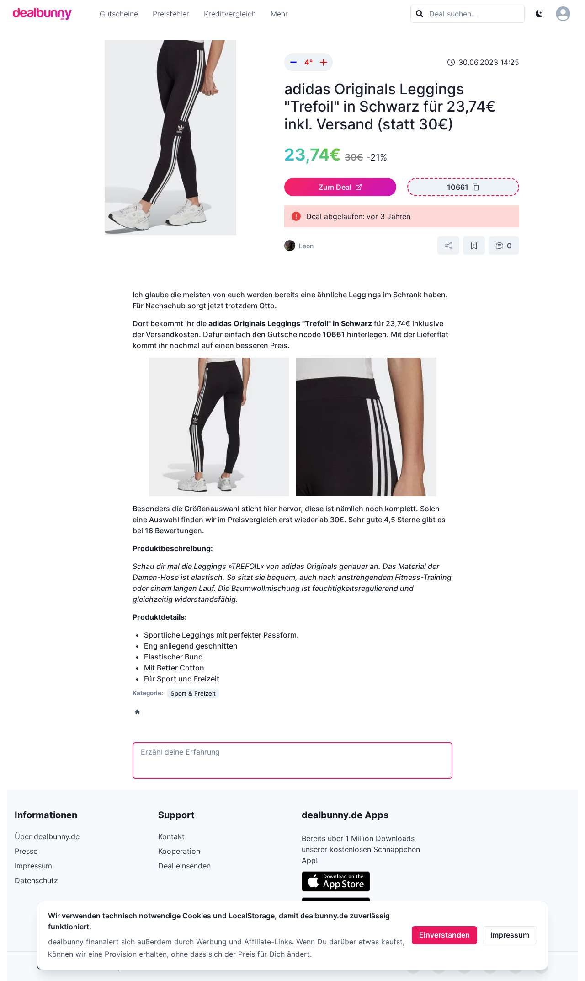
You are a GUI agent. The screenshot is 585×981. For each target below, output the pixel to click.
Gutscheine (119, 13)
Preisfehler (171, 13)
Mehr (279, 13)
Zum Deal (335, 187)
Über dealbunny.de (47, 836)
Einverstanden (444, 934)
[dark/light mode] (539, 14)
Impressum (509, 934)
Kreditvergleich (230, 13)
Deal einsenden (184, 865)
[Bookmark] (474, 245)
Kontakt (171, 836)
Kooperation (179, 851)
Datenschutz (36, 880)
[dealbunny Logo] (45, 14)
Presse (26, 851)
